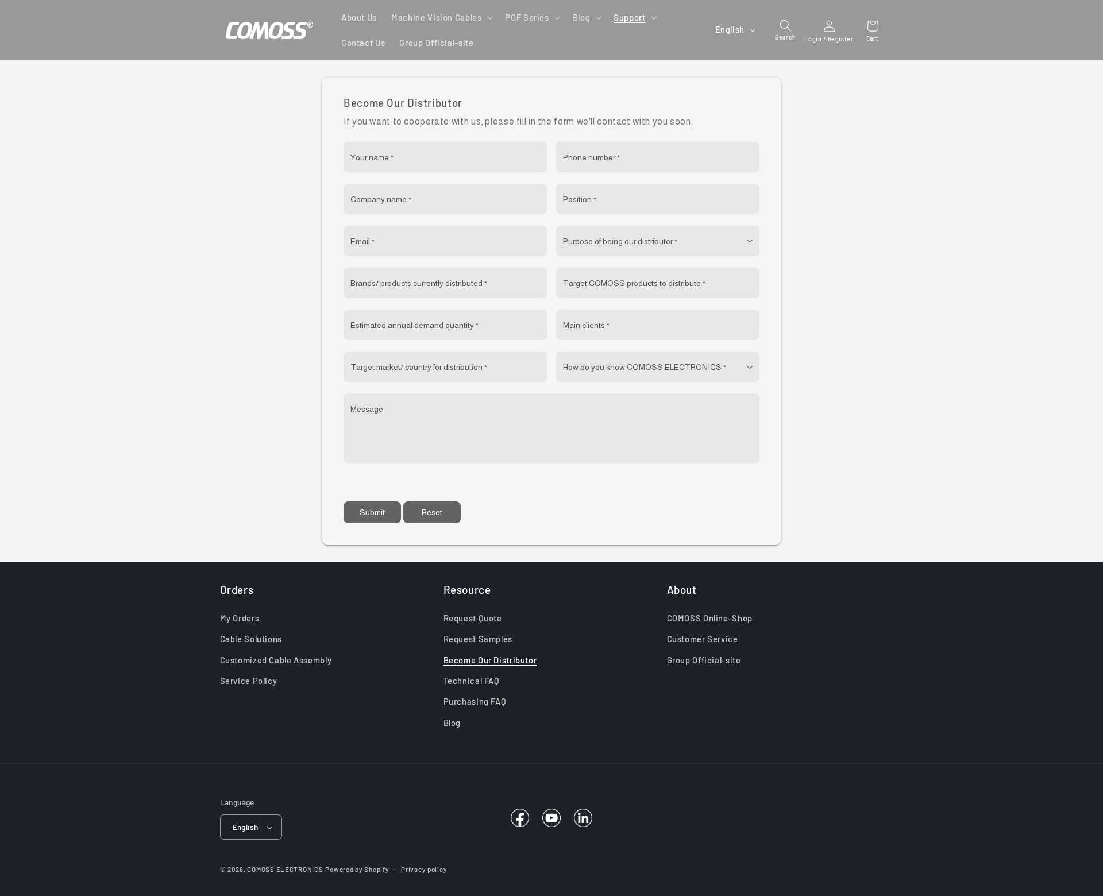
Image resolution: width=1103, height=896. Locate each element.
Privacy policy (424, 869)
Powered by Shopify (357, 869)
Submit (372, 512)
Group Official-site (704, 660)
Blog (452, 722)
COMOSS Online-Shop (710, 618)
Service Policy (248, 680)
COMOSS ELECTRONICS (285, 869)
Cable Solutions (251, 639)
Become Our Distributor (490, 660)
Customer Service (702, 639)
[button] (441, 17)
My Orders (240, 618)
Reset (432, 512)
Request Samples (477, 639)
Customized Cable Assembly (276, 660)
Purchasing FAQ (475, 701)
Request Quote (472, 618)
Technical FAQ (471, 680)
